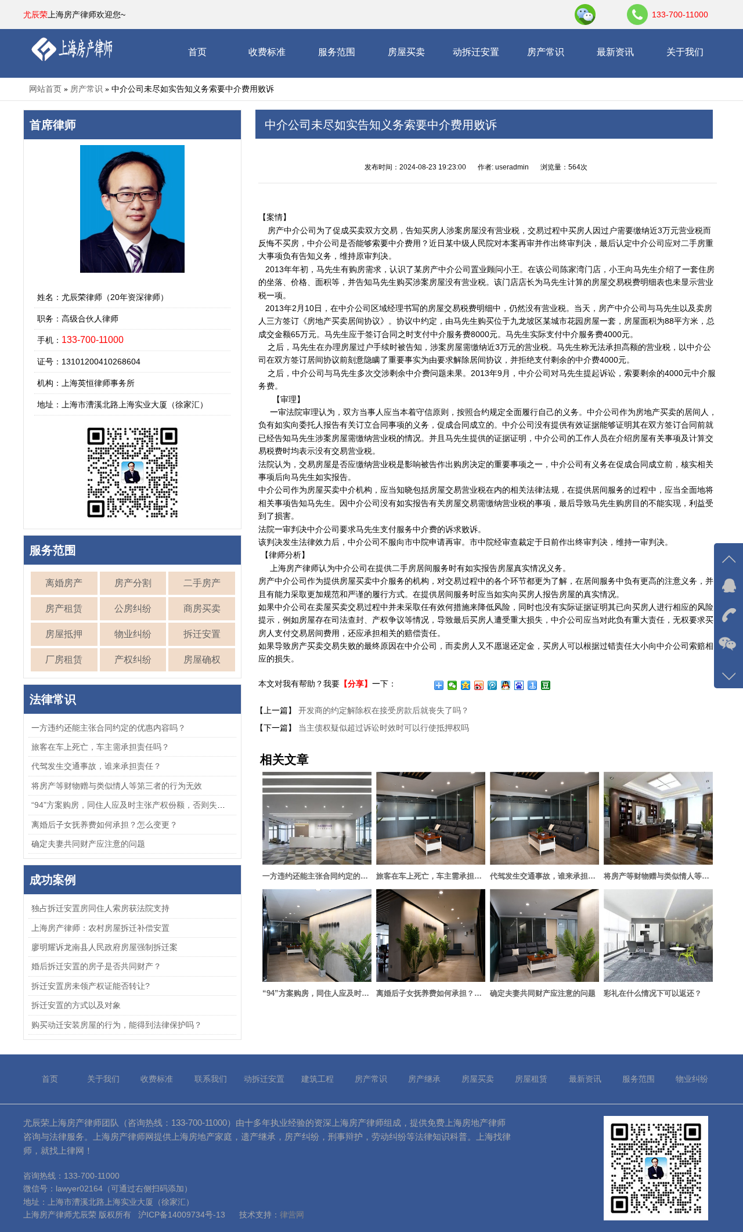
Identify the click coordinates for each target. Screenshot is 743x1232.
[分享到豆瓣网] (546, 685)
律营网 (292, 1214)
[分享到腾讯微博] (492, 685)
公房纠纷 (133, 608)
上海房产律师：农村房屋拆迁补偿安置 (100, 928)
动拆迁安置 (476, 52)
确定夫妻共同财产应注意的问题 (88, 843)
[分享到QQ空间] (466, 685)
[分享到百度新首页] (519, 685)
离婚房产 (63, 583)
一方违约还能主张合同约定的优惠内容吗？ (108, 727)
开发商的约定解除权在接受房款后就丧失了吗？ (382, 710)
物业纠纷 (133, 634)
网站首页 (45, 88)
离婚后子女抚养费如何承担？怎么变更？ (104, 824)
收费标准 (267, 52)
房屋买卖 (406, 52)
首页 (197, 52)
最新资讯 (615, 52)
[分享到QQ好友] (506, 685)
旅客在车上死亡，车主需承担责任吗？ (100, 747)
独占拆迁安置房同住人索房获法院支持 (100, 908)
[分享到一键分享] (533, 685)
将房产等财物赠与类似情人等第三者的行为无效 (116, 785)
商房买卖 (202, 608)
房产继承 (424, 1078)
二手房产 (202, 583)
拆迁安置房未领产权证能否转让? (90, 986)
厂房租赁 (63, 659)
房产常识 (545, 52)
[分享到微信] (452, 685)
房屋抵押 (63, 634)
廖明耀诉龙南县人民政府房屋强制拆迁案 (104, 947)
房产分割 (133, 583)
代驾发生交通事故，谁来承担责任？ (96, 766)
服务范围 (336, 52)
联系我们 (210, 1078)
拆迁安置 (202, 634)
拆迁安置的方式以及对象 (76, 1005)
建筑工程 (317, 1078)
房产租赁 (63, 608)
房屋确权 (202, 659)
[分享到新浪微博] (479, 685)
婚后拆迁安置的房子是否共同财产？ (96, 966)
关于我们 (685, 52)
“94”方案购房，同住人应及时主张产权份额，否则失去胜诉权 (140, 805)
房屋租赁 (531, 1078)
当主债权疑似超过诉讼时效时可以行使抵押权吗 (382, 727)
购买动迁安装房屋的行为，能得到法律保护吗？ (116, 1024)
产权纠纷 (133, 659)
